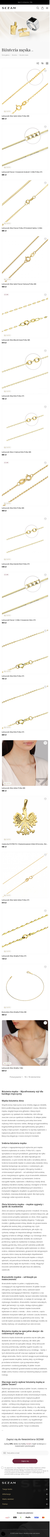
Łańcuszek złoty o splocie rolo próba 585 (16, 452)
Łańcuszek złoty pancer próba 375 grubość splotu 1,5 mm (22, 228)
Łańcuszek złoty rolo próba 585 (13, 508)
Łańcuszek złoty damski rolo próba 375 (16, 564)
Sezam (28, 1444)
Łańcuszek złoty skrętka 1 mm (12, 1068)
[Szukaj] (38, 8)
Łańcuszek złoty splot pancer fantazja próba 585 (19, 284)
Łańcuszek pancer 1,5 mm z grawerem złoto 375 (19, 620)
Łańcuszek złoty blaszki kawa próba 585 (16, 340)
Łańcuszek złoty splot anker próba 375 (15, 900)
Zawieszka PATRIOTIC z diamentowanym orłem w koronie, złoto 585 (24, 844)
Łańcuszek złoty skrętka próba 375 (14, 956)
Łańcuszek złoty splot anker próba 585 (15, 116)
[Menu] (47, 8)
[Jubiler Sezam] (9, 8)
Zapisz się (25, 1461)
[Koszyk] (42, 8)
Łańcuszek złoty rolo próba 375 (13, 396)
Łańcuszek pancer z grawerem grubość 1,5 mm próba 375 (22, 172)
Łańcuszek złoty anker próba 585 (13, 788)
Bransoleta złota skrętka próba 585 (14, 1012)
